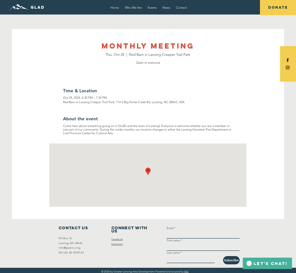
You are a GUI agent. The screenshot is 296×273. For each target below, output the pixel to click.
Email (171, 228)
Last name (174, 252)
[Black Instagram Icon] (287, 67)
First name (174, 240)
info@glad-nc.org (69, 247)
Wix (186, 271)
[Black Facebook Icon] (287, 60)
